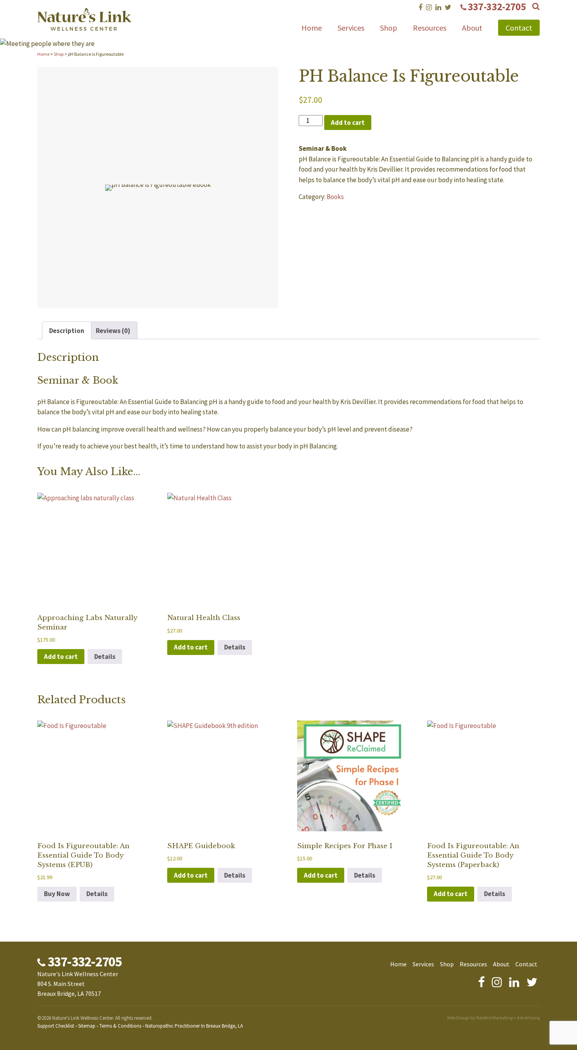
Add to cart (348, 122)
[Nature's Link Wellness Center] (84, 25)
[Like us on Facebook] (420, 7)
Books (335, 196)
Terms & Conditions (120, 1026)
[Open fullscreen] (268, 298)
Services (351, 28)
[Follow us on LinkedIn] (438, 7)
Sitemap (86, 1026)
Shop (388, 28)
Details (104, 656)
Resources (429, 28)
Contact (519, 28)
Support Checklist (55, 1026)
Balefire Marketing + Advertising (508, 1018)
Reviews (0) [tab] (113, 330)
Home (311, 28)
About (472, 28)
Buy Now (57, 893)
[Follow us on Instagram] (429, 7)
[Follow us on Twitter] (448, 7)
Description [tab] (66, 330)
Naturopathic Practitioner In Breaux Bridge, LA (194, 1026)
